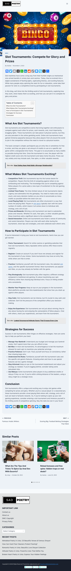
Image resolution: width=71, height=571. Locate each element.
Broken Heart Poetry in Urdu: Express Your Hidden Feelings (24, 554)
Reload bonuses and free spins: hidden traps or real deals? (52, 469)
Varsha (9, 65)
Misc (6, 53)
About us (5, 515)
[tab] (31, 482)
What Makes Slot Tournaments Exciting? (20, 108)
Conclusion (10, 115)
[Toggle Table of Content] (31, 103)
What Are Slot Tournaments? (16, 106)
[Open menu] (67, 3)
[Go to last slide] (5, 460)
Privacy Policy (7, 521)
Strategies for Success (14, 113)
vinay (8, 475)
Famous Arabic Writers (10, 419)
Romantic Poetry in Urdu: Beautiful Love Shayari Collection (24, 547)
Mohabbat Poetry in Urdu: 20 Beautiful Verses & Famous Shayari (26, 541)
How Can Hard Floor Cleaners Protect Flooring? (19, 544)
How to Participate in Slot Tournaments (19, 110)
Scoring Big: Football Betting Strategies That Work (54, 421)
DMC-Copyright (8, 518)
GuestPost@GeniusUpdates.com (49, 564)
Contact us (6, 512)
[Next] (65, 460)
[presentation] (18, 451)
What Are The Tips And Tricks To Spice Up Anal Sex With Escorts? (17, 469)
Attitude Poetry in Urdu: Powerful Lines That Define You (23, 551)
